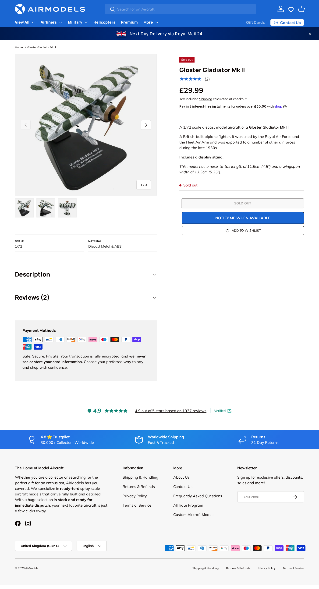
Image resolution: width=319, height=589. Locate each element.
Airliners (49, 22)
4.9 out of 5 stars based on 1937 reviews (170, 410)
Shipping (205, 99)
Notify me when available (242, 218)
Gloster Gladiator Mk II (41, 47)
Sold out (242, 203)
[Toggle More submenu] (157, 22)
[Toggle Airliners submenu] (60, 22)
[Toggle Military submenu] (86, 22)
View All (22, 22)
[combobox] (180, 9)
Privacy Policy (135, 496)
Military (75, 22)
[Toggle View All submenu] (33, 22)
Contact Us (182, 486)
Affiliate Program (188, 505)
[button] (291, 9)
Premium (129, 22)
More (148, 22)
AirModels (31, 568)
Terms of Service (137, 505)
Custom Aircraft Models (193, 514)
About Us (181, 477)
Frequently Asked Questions (197, 496)
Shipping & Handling (140, 477)
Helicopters (104, 22)
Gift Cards (255, 22)
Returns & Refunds (139, 486)
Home (19, 47)
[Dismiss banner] (309, 33)
